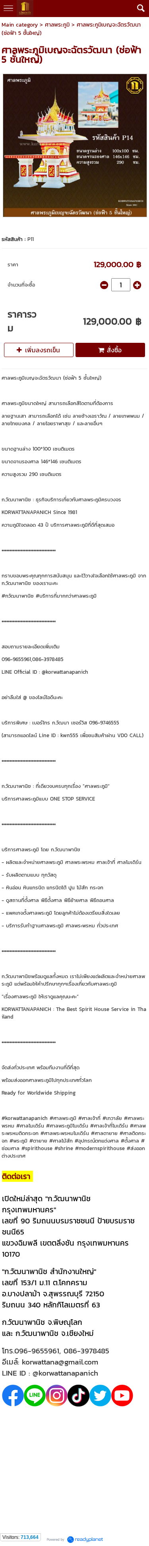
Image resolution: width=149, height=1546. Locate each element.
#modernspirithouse (100, 1148)
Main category (20, 25)
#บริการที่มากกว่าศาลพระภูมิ (66, 596)
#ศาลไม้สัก (61, 1141)
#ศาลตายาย (104, 1133)
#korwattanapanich (25, 1118)
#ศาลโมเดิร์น (30, 1125)
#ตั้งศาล (130, 1141)
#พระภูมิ (18, 1141)
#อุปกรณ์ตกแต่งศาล (97, 1141)
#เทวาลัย (112, 1118)
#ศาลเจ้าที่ (89, 1118)
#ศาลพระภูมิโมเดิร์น (67, 1125)
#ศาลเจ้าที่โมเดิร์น (109, 1125)
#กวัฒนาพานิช (18, 596)
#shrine (63, 1148)
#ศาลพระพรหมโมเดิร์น (65, 1133)
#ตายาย (38, 1141)
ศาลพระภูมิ (57, 25)
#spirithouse (36, 1148)
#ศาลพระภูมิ (63, 1118)
